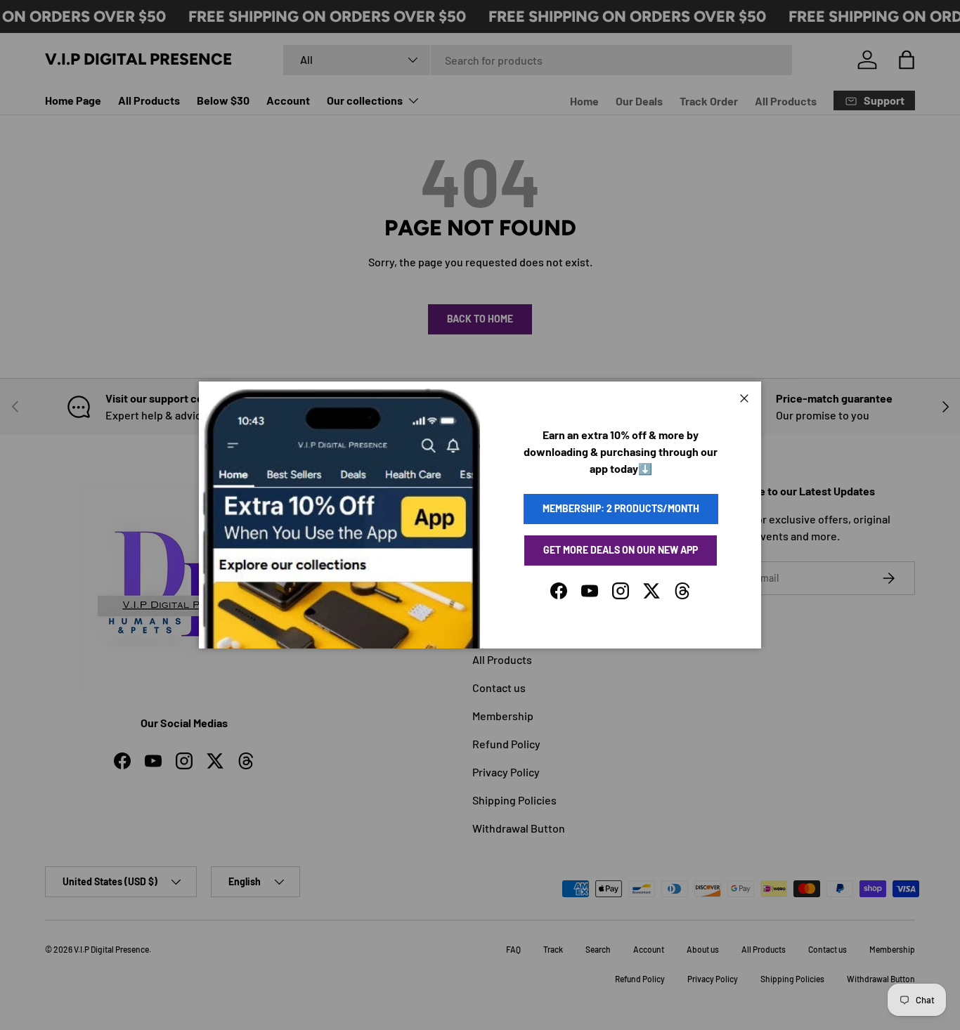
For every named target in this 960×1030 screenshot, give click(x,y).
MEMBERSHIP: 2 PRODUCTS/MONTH (621, 508)
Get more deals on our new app (620, 550)
